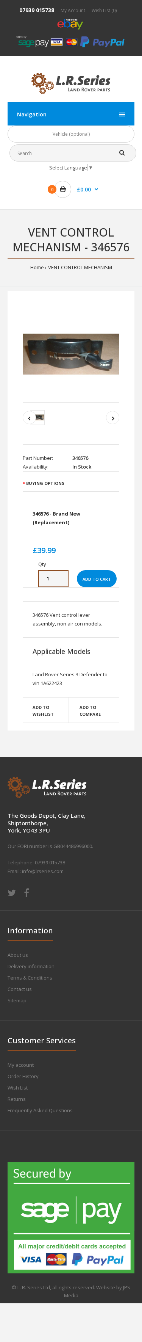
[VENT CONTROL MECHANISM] (71, 354)
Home (37, 267)
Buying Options (45, 483)
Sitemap (17, 1000)
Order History (23, 1076)
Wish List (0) (104, 10)
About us (18, 955)
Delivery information (31, 966)
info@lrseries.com (43, 871)
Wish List (18, 1087)
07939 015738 (36, 10)
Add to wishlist (43, 710)
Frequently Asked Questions (40, 1110)
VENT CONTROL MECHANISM (80, 267)
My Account (73, 10)
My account (21, 1064)
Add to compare (90, 710)
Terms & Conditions (30, 977)
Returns (17, 1099)
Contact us (20, 989)
